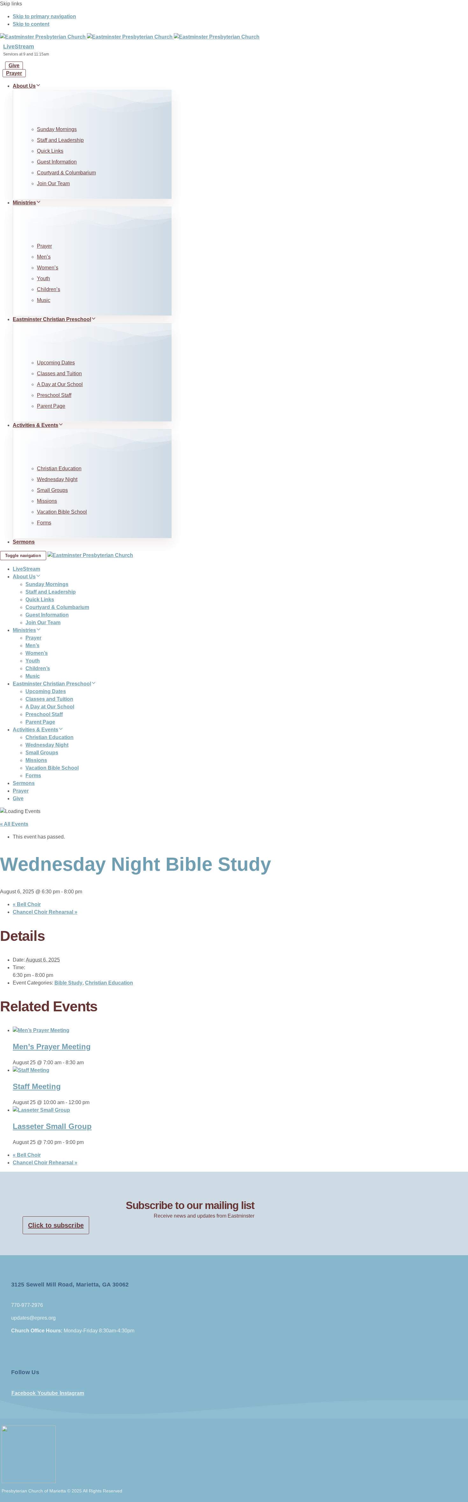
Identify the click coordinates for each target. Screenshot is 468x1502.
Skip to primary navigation (44, 16)
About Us (24, 86)
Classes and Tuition (59, 373)
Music (43, 300)
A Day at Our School (60, 384)
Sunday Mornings (57, 129)
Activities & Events (35, 425)
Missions (47, 501)
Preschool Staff (54, 395)
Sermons (24, 542)
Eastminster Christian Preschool (52, 319)
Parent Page (51, 406)
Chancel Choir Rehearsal (45, 912)
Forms (44, 522)
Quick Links (50, 151)
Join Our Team (53, 183)
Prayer (44, 246)
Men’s (44, 257)
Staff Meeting (37, 1086)
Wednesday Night (57, 479)
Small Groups (52, 490)
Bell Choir (27, 904)
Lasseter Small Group (52, 1126)
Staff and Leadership (60, 140)
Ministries (24, 202)
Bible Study (68, 982)
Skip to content (31, 24)
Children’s (48, 289)
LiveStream (18, 46)
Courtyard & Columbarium (66, 172)
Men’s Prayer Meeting (52, 1046)
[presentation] (41, 1030)
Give (18, 798)
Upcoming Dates (56, 362)
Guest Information (57, 162)
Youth (43, 278)
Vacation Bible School (62, 512)
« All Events (14, 824)
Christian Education (59, 468)
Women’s (47, 267)
